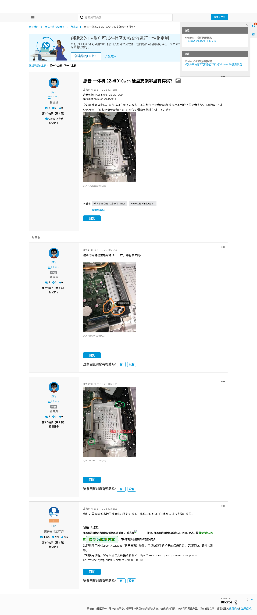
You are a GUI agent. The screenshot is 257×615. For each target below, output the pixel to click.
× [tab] (246, 25)
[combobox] (125, 17)
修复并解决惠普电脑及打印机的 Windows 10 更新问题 (213, 64)
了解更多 (110, 56)
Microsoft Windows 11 (143, 203)
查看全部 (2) (98, 209)
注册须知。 (247, 608)
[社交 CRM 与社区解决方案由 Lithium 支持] (229, 601)
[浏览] (32, 17)
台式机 (74, 26)
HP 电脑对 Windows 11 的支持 (200, 40)
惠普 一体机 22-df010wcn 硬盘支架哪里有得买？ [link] (110, 26)
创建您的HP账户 (86, 56)
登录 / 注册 (219, 17)
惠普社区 (34, 26)
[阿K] (54, 83)
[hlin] (54, 512)
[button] (223, 77)
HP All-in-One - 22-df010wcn (110, 203)
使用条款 (234, 608)
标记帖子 (54, 123)
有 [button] (121, 364)
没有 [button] (131, 364)
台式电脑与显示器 (54, 26)
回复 (92, 218)
